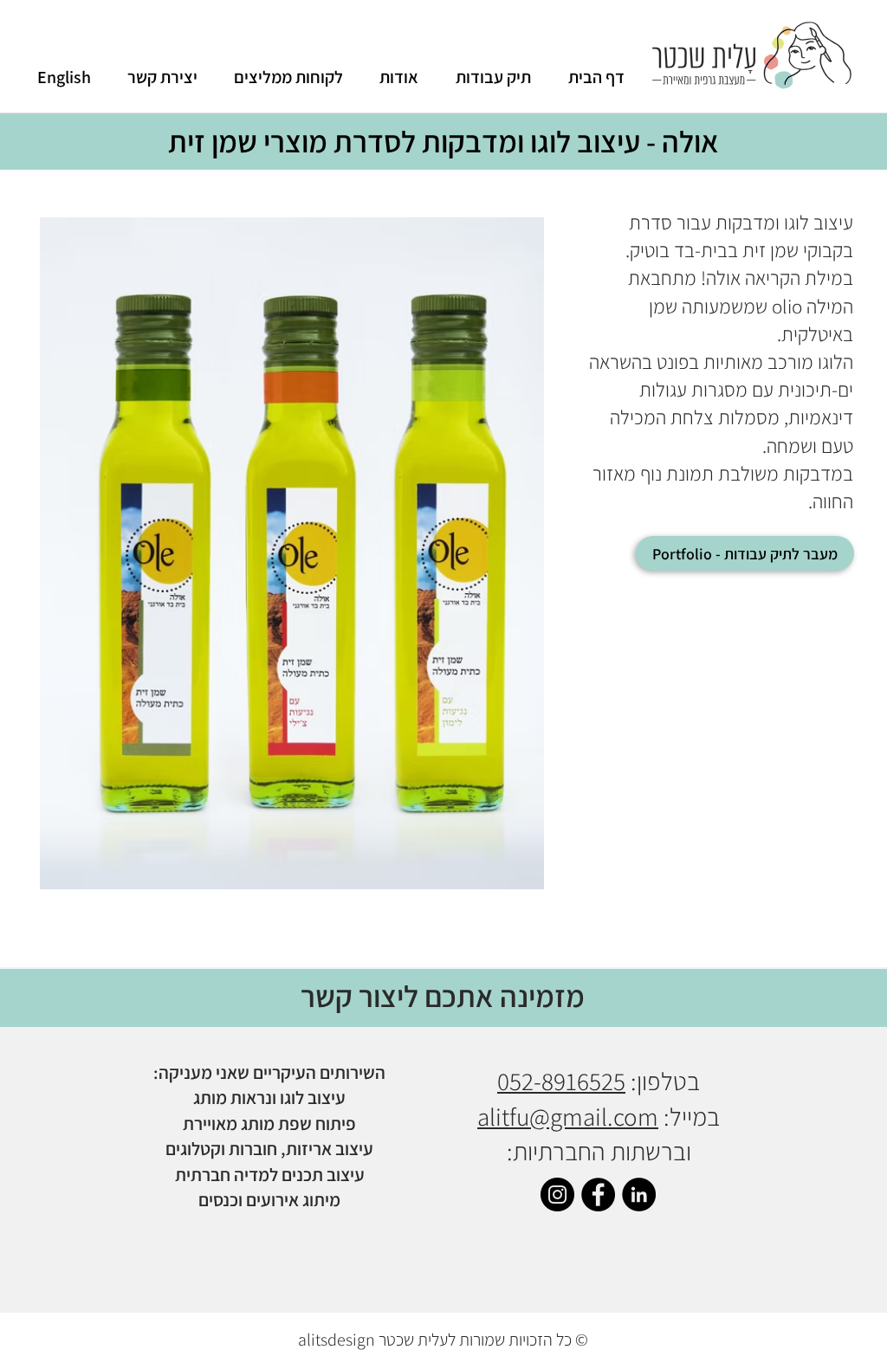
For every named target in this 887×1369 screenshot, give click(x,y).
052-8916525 (561, 1080)
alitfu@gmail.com (567, 1116)
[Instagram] (557, 1194)
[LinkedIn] (639, 1194)
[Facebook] (598, 1194)
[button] (291, 553)
